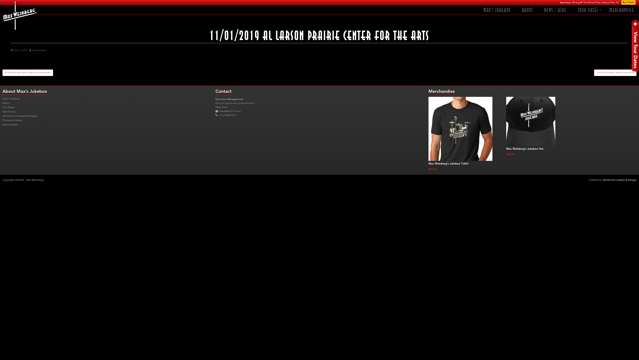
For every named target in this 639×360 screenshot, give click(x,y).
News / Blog (555, 10)
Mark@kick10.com (230, 111)
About (527, 10)
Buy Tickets (628, 2)
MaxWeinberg (39, 50)
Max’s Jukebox (497, 10)
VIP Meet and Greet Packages (19, 116)
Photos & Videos (12, 120)
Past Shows (9, 111)
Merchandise (621, 10)
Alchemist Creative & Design (620, 180)
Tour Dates (588, 10)
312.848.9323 (227, 115)
